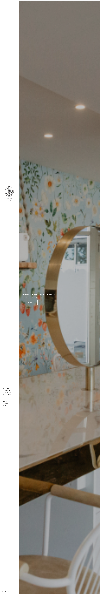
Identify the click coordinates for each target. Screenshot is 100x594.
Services (6, 388)
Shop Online (7, 394)
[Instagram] (5, 591)
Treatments (7, 392)
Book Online (7, 396)
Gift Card (6, 399)
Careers (6, 403)
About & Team (7, 386)
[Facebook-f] (2, 591)
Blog (4, 405)
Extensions (6, 390)
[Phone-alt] (8, 591)
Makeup (5, 401)
